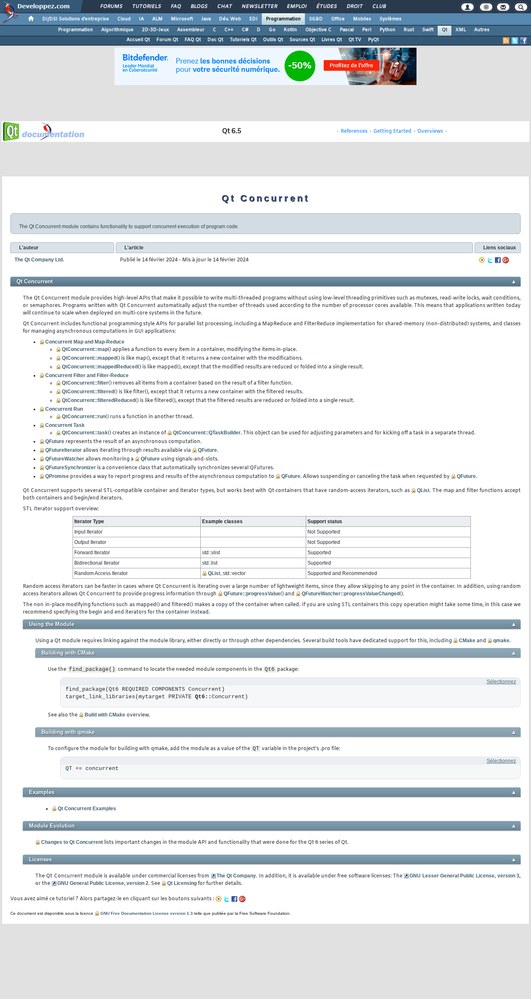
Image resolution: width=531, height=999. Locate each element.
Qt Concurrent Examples (87, 808)
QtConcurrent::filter (85, 383)
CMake (467, 640)
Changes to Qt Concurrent (72, 842)
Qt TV (354, 40)
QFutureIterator (63, 450)
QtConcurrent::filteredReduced (98, 400)
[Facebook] (497, 260)
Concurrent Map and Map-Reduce (84, 342)
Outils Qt (273, 40)
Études (326, 6)
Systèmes (391, 19)
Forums (111, 6)
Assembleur (191, 30)
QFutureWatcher (64, 459)
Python (387, 30)
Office (338, 19)
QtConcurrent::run (83, 416)
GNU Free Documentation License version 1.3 (146, 913)
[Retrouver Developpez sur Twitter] (515, 40)
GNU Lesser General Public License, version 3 (464, 876)
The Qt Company (236, 876)
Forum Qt (167, 40)
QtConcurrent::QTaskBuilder (207, 433)
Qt (444, 30)
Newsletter (259, 6)
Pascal (347, 30)
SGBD (316, 19)
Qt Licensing (182, 883)
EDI (253, 19)
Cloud (124, 19)
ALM (157, 19)
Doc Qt (215, 40)
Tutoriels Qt (243, 40)
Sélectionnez (501, 682)
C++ (229, 30)
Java (206, 19)
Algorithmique (117, 30)
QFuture (54, 441)
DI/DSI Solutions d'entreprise (75, 19)
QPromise (57, 476)
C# (245, 30)
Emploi (296, 6)
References (354, 131)
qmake (501, 640)
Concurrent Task (65, 425)
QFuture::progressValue (252, 594)
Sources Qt (302, 40)
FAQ (175, 6)
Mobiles (362, 19)
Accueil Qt (138, 40)
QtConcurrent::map (85, 349)
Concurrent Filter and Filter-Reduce (87, 375)
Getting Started (392, 131)
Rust (409, 30)
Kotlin (290, 30)
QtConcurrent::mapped (89, 358)
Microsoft (182, 19)
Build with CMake (105, 715)
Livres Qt (332, 40)
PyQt (373, 40)
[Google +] (505, 260)
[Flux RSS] (506, 40)
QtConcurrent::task (85, 433)
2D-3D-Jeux (155, 30)
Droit (354, 6)
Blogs (199, 6)
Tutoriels (146, 6)
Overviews (430, 131)
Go (272, 30)
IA (141, 19)
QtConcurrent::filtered (88, 392)
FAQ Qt (193, 40)
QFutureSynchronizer (70, 467)
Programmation (283, 19)
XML (460, 30)
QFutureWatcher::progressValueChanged (350, 594)
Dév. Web (230, 19)
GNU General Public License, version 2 (103, 883)
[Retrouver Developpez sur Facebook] (523, 40)
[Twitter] (490, 260)
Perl (366, 30)
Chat (224, 6)
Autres (482, 30)
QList (423, 490)
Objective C (318, 30)
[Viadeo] (482, 260)
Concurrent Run (64, 409)
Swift (428, 30)
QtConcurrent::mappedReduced (100, 367)
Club (378, 6)
